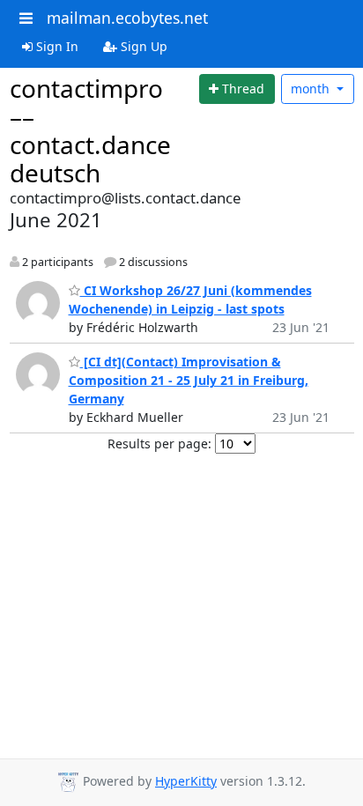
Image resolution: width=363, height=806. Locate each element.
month (312, 88)
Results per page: (159, 443)
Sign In (55, 46)
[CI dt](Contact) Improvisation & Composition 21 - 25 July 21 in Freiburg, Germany (188, 380)
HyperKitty (186, 781)
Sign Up (142, 46)
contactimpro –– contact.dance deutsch (90, 130)
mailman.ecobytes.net (127, 17)
